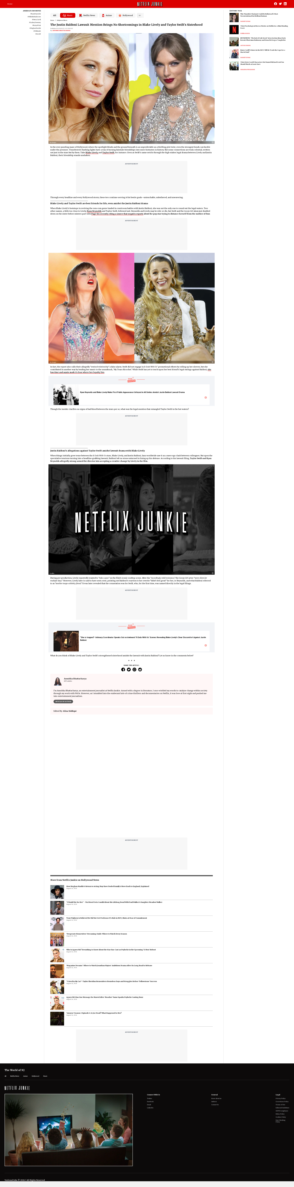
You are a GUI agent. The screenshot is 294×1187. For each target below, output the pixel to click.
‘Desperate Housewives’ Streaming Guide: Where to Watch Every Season (96, 934)
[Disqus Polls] (131, 745)
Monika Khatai (245, 33)
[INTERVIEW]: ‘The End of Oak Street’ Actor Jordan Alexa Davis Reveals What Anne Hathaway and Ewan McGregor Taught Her (263, 39)
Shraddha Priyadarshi (247, 69)
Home (9, 4)
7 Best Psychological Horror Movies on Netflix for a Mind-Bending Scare (264, 27)
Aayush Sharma (245, 45)
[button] (213, 142)
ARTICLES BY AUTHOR (63, 701)
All (54, 15)
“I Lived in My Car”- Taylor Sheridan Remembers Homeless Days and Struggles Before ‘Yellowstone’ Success (111, 981)
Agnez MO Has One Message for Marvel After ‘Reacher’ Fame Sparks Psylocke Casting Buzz (104, 997)
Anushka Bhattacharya (61, 30)
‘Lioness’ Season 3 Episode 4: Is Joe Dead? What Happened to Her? (94, 1013)
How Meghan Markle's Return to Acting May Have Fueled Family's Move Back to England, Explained (107, 886)
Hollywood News (62, 20)
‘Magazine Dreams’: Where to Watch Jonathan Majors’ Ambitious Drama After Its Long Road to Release (109, 965)
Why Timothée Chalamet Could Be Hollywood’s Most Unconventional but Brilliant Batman (259, 15)
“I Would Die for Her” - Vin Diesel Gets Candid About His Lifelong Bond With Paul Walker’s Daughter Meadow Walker (114, 902)
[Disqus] (131, 806)
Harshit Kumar (245, 21)
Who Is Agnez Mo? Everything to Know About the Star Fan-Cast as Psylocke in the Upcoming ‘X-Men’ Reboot (111, 950)
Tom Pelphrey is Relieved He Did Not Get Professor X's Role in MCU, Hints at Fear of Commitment (106, 918)
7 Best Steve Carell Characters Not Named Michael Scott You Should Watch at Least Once (262, 63)
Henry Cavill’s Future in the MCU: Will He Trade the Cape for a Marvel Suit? (262, 51)
